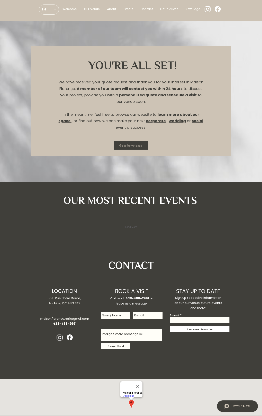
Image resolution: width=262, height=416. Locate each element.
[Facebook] (218, 9)
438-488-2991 (137, 298)
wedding (177, 120)
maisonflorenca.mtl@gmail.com (64, 318)
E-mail (174, 315)
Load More (131, 227)
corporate (156, 120)
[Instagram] (208, 9)
